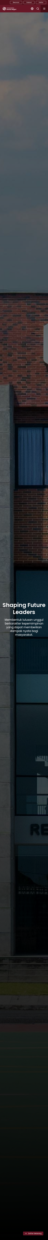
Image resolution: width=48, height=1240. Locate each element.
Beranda (16, 2)
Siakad (29, 2)
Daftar (41, 2)
